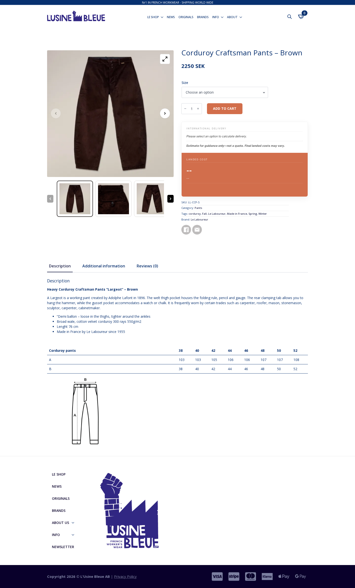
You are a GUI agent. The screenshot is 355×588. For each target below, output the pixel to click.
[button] (165, 113)
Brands (203, 17)
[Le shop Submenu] (161, 17)
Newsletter (63, 546)
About (232, 17)
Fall (204, 213)
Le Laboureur (217, 213)
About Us (60, 522)
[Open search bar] (289, 17)
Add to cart (224, 108)
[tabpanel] (177, 364)
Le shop (153, 17)
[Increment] (198, 109)
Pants (198, 208)
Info (215, 17)
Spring (252, 213)
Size (185, 82)
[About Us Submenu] (74, 523)
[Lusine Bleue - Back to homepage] (76, 14)
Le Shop (58, 474)
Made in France (237, 213)
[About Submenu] (240, 17)
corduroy (195, 213)
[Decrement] (185, 109)
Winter (262, 213)
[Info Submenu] (222, 17)
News (171, 17)
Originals (185, 17)
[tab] (60, 266)
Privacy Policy (125, 576)
